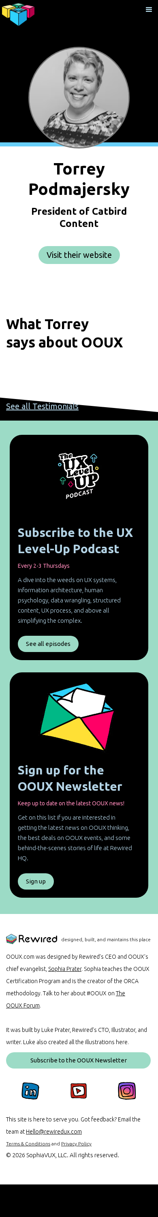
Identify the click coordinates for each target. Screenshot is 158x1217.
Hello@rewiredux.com (54, 1131)
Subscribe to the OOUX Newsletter (78, 1060)
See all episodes (48, 643)
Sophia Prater (64, 969)
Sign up (36, 881)
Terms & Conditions (28, 1143)
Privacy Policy (76, 1143)
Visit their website (79, 255)
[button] (149, 9)
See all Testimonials (42, 406)
